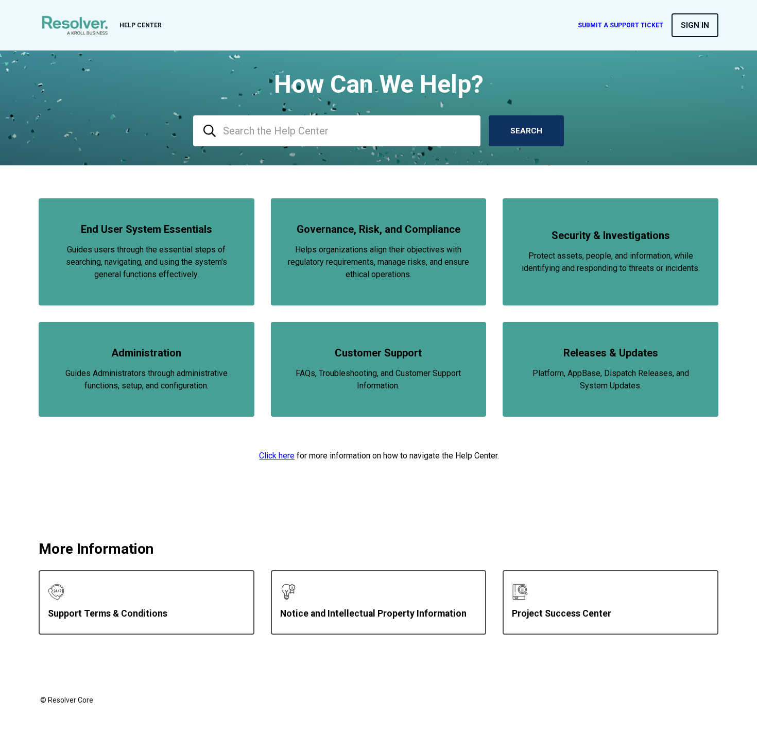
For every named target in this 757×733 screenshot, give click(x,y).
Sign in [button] (695, 25)
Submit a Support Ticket (620, 25)
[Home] (75, 25)
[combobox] (336, 130)
